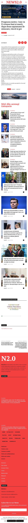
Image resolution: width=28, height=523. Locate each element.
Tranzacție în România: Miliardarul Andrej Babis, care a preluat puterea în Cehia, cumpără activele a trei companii (13, 428)
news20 (5, 35)
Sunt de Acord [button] (20, 520)
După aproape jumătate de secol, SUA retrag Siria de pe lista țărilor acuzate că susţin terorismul (14, 260)
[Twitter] (22, 42)
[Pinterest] (25, 42)
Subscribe (14, 513)
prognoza (13, 89)
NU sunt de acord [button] (11, 520)
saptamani (18, 89)
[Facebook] (19, 42)
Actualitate (4, 32)
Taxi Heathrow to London (6, 328)
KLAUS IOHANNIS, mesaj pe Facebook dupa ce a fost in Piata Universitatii (7, 343)
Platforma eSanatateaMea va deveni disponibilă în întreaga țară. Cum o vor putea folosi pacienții (14, 212)
